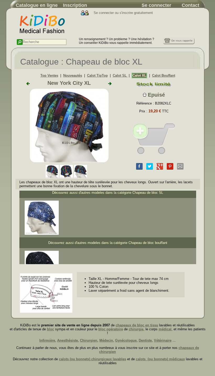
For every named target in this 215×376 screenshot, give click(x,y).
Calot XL (139, 75)
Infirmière (47, 340)
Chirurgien (88, 340)
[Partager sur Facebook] (139, 168)
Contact (190, 5)
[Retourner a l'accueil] (45, 36)
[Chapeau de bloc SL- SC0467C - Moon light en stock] (42, 234)
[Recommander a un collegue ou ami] (180, 168)
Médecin (106, 340)
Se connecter (156, 5)
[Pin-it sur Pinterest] (170, 168)
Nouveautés (72, 75)
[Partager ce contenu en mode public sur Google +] (160, 168)
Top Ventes (49, 75)
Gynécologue (126, 340)
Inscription (75, 5)
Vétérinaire (162, 340)
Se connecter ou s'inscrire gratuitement (123, 13)
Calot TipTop (97, 75)
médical (165, 329)
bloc (50, 329)
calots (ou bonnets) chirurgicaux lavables (92, 359)
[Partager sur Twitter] (149, 168)
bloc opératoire (110, 329)
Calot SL (120, 75)
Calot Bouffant (163, 75)
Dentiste (145, 340)
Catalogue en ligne (37, 5)
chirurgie (136, 329)
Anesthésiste (67, 340)
